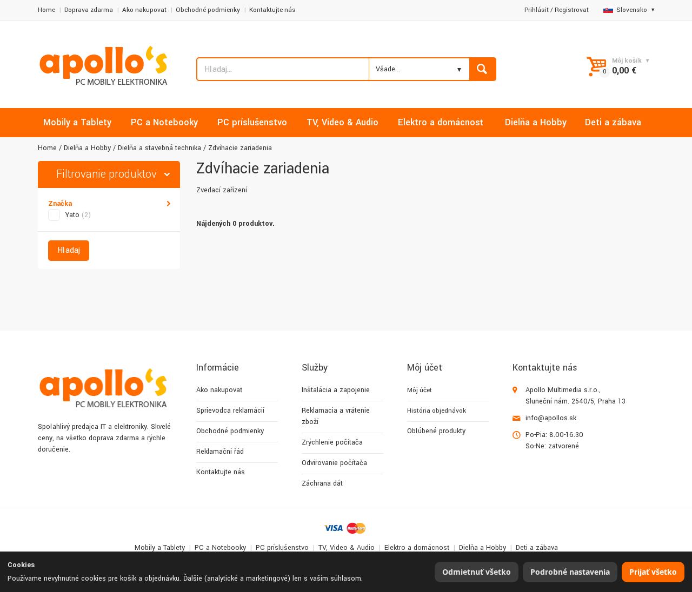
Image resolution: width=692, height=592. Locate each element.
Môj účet (419, 390)
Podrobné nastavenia (570, 572)
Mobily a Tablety (160, 548)
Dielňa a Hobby (87, 148)
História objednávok (436, 410)
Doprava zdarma (88, 10)
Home (46, 10)
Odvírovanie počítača (334, 463)
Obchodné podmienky (208, 10)
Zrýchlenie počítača (332, 442)
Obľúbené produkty (436, 431)
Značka (60, 203)
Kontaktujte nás (272, 10)
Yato (78, 215)
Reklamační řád (220, 451)
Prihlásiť (536, 10)
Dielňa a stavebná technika (159, 148)
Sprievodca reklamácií (230, 410)
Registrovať (572, 10)
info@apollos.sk (550, 418)
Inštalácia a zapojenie (336, 390)
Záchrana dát (322, 483)
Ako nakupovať (144, 10)
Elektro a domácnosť (416, 548)
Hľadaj (68, 250)
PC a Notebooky (220, 548)
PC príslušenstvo (282, 548)
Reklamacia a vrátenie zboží (336, 416)
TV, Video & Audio (346, 548)
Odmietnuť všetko (476, 572)
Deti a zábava (537, 548)
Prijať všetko (653, 572)
